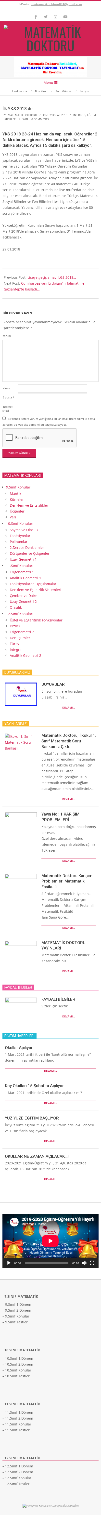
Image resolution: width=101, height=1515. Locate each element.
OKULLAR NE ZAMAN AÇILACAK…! (37, 1156)
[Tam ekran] (92, 1263)
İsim (6, 388)
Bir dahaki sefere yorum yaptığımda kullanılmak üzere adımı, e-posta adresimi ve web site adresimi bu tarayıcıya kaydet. (48, 421)
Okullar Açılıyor (19, 1047)
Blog (82, 115)
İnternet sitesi (7, 408)
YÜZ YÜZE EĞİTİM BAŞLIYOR (32, 1118)
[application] (50, 1241)
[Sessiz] (84, 1263)
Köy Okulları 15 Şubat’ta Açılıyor (34, 1085)
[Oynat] (8, 1263)
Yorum (6, 336)
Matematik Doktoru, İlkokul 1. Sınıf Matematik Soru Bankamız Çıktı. (68, 741)
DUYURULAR (53, 684)
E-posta (8, 397)
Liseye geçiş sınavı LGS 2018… (51, 277)
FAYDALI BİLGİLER (58, 999)
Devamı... (68, 707)
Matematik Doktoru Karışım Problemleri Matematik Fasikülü (66, 881)
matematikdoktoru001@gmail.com (56, 4)
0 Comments (40, 119)
